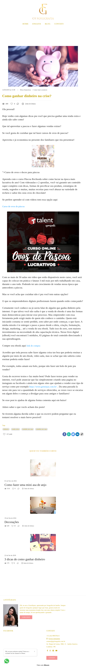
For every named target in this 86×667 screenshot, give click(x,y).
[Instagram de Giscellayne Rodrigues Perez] (50, 650)
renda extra (15, 429)
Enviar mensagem (54, 639)
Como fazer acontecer (40, 90)
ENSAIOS (36, 24)
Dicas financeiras (25, 90)
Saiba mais (26, 617)
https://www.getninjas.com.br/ (43, 386)
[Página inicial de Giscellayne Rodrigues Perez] (43, 10)
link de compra (33, 345)
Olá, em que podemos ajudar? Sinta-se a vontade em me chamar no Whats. (17, 652)
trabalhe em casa (27, 429)
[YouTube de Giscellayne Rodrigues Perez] (56, 650)
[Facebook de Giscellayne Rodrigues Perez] (47, 650)
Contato (52, 658)
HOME (25, 24)
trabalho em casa (41, 429)
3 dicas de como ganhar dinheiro (24, 559)
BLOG (47, 24)
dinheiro (6, 429)
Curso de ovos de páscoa (13, 206)
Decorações (11, 522)
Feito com (43, 665)
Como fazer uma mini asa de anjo (25, 485)
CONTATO (59, 24)
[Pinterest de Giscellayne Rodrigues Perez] (53, 650)
